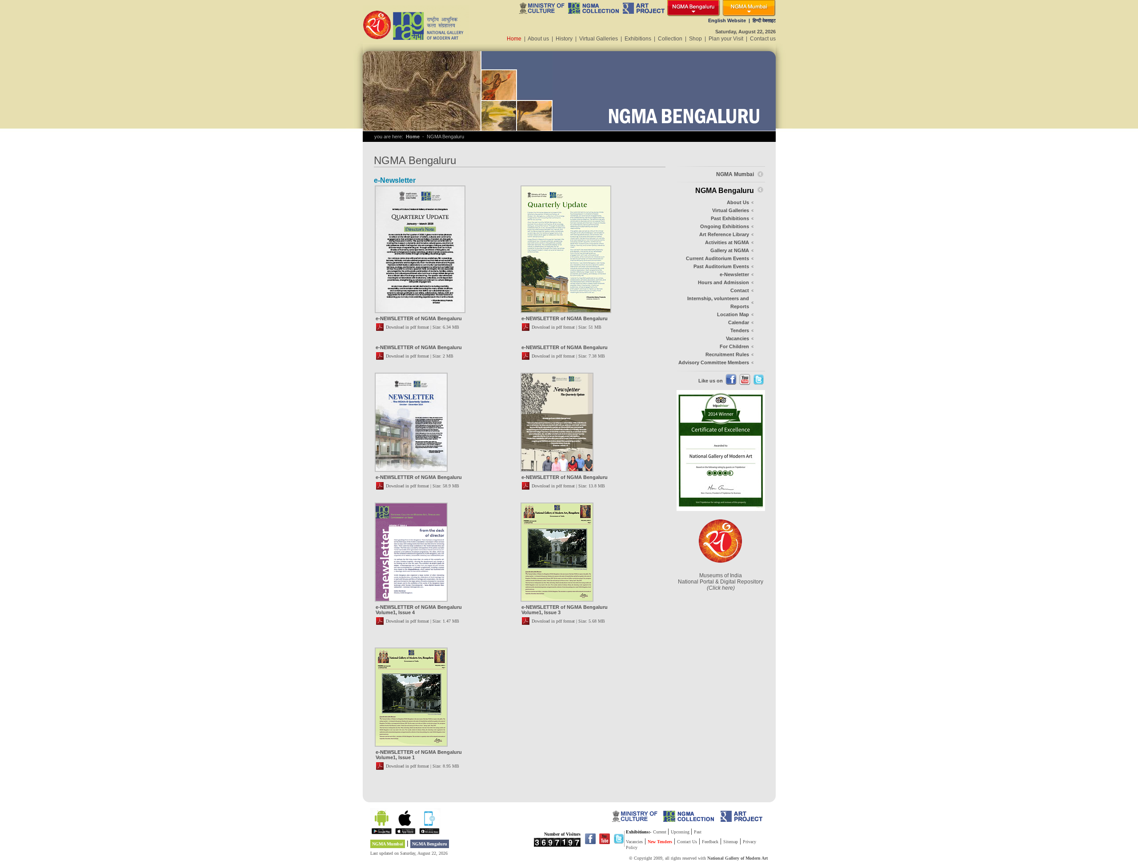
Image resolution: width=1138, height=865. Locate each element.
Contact (739, 290)
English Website (727, 20)
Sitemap (730, 841)
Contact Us (687, 841)
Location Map (733, 314)
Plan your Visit (726, 39)
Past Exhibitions (730, 218)
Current (660, 831)
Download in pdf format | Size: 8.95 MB (422, 766)
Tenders (739, 330)
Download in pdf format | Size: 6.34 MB (422, 327)
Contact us (763, 39)
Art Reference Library (724, 234)
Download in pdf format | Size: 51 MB (566, 327)
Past (697, 831)
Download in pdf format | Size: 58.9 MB (422, 485)
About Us (738, 202)
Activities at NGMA (727, 242)
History (564, 39)
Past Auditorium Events (721, 266)
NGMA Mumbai (387, 843)
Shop (695, 39)
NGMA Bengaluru (429, 843)
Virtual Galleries (598, 39)
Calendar (738, 322)
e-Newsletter (734, 274)
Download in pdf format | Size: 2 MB (419, 356)
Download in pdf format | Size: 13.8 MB (568, 485)
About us (538, 39)
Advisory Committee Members (713, 362)
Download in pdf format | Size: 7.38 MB (568, 356)
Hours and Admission (723, 282)
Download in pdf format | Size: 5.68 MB (568, 621)
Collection (670, 39)
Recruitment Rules (727, 354)
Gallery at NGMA (729, 250)
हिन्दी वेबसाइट (764, 20)
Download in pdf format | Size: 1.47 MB (422, 621)
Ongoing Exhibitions (724, 226)
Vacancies (737, 338)
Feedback (710, 841)
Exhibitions (638, 39)
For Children (734, 346)
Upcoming (681, 831)
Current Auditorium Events (717, 258)
